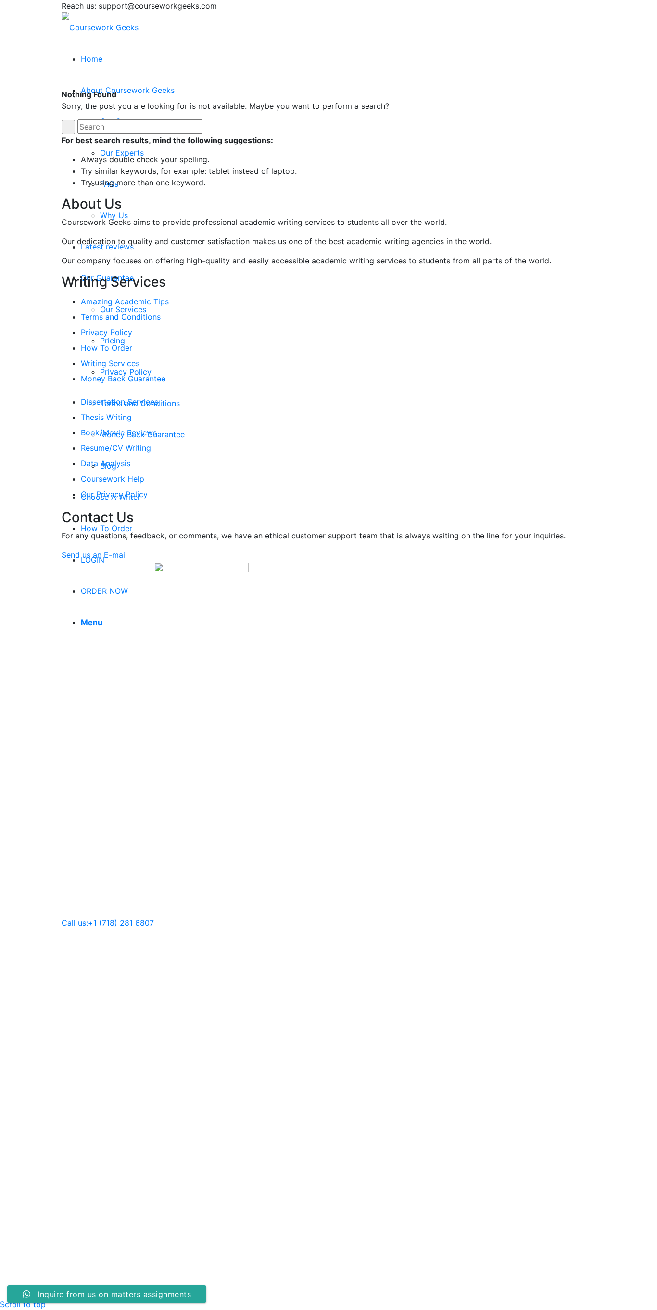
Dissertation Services (119, 401)
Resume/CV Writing (116, 448)
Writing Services (110, 363)
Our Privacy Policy (114, 494)
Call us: (75, 923)
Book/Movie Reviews (119, 432)
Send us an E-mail (94, 555)
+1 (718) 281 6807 (121, 923)
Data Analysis (105, 463)
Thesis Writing (106, 417)
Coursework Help (112, 479)
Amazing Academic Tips (125, 301)
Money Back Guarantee (123, 378)
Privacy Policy (106, 332)
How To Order (106, 348)
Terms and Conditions (121, 317)
